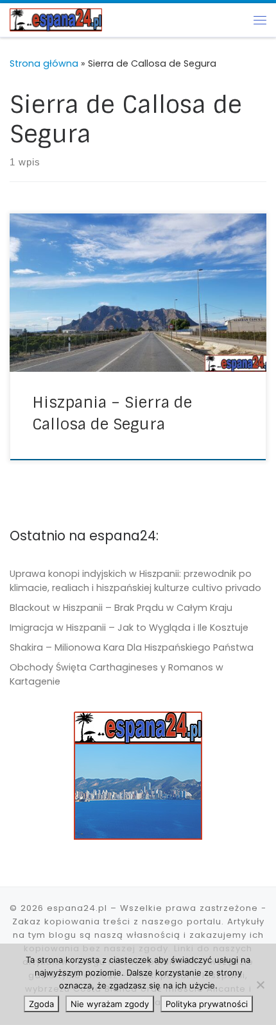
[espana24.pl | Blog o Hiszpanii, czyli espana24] (56, 19)
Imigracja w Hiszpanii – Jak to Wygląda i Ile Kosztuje (129, 627)
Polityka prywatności (207, 1004)
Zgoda (41, 1004)
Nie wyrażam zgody (110, 1004)
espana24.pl (77, 908)
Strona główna (44, 63)
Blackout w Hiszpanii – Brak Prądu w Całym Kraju (121, 607)
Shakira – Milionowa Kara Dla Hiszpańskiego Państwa (132, 647)
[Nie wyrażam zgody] (260, 984)
